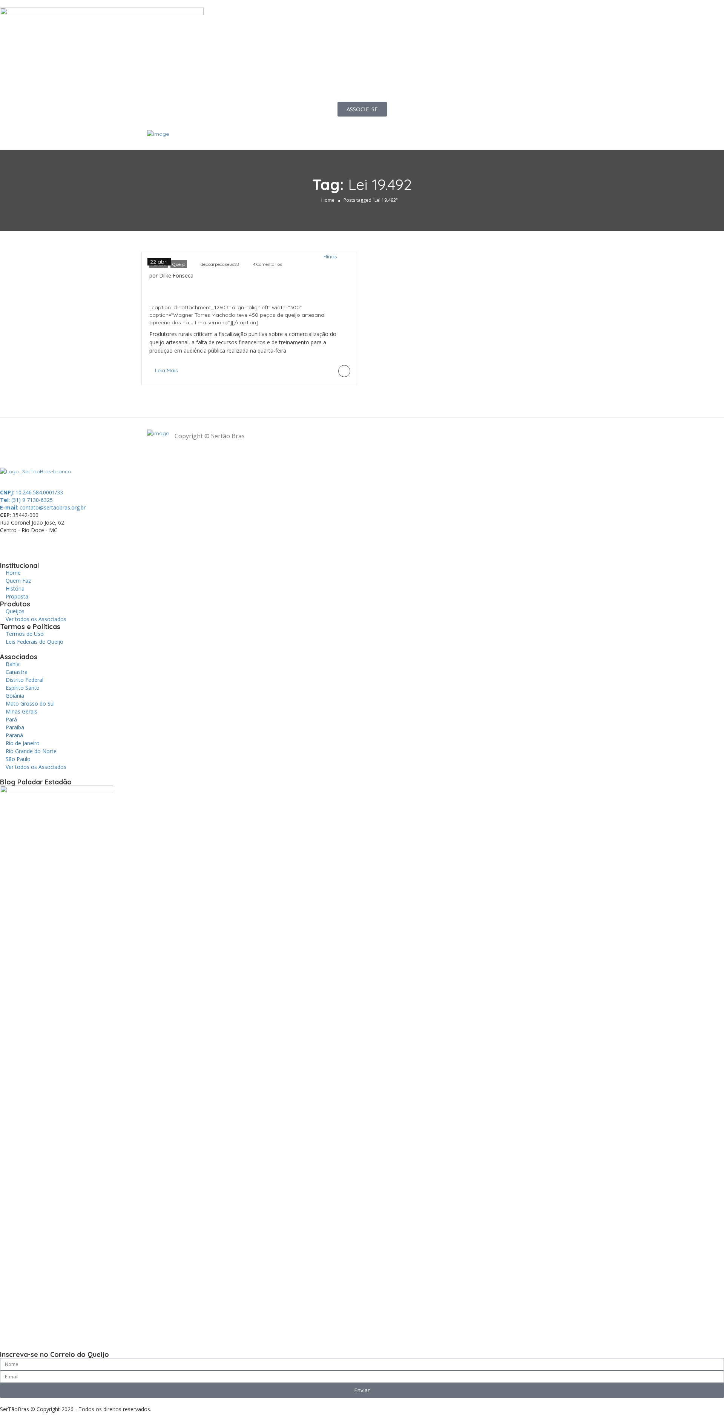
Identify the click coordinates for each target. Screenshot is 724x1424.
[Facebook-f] (29, 543)
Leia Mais (166, 370)
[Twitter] (50, 543)
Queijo (178, 264)
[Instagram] (70, 543)
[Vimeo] (111, 543)
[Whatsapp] (9, 543)
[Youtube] (90, 543)
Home (327, 200)
